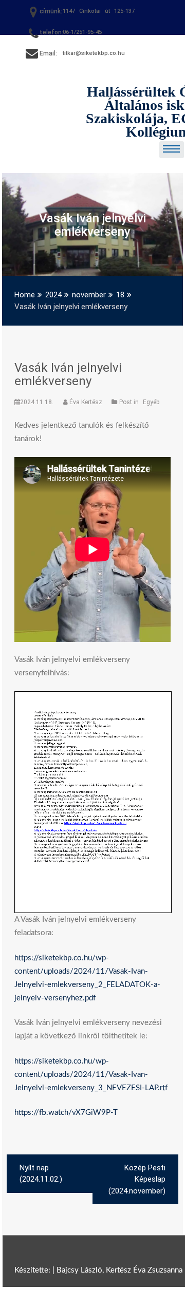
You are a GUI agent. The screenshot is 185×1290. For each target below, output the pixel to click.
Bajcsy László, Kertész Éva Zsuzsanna (119, 1270)
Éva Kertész (86, 402)
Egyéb (151, 402)
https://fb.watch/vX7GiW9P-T (66, 1112)
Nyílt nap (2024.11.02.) (41, 1173)
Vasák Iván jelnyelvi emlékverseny (68, 374)
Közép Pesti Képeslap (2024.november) (136, 1179)
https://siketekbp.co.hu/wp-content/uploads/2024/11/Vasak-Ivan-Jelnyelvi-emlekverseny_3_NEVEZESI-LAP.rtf (91, 1074)
